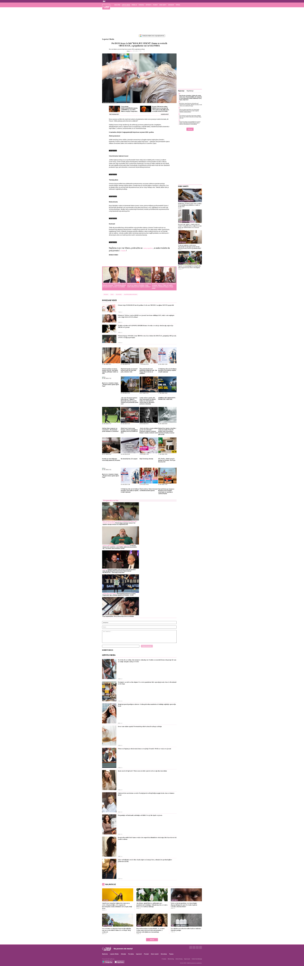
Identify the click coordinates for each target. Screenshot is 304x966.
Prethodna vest (114, 114)
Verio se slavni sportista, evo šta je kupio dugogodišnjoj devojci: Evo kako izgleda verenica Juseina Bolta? (189, 111)
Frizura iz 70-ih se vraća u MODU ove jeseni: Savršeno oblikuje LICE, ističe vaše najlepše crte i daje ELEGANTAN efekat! (146, 316)
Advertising (179, 960)
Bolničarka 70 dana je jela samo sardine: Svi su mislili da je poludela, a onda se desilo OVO (190, 205)
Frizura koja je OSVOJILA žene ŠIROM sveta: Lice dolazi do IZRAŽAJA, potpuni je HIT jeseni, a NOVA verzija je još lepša (147, 336)
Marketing (171, 960)
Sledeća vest (165, 114)
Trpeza (178, 5)
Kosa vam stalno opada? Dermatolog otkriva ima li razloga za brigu (140, 728)
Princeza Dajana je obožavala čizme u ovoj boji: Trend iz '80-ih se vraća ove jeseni (144, 750)
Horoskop (171, 5)
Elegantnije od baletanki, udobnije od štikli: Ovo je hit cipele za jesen (140, 817)
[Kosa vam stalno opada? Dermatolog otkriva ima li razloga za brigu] (109, 737)
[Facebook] (190, 948)
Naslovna (117, 5)
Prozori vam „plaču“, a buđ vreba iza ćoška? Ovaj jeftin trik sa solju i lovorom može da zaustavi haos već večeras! (189, 225)
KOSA (112, 294)
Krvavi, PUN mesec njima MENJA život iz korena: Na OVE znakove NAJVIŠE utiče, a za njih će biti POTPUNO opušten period (160, 109)
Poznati (155, 5)
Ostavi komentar (146, 647)
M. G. (131, 51)
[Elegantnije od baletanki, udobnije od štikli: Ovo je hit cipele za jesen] (109, 826)
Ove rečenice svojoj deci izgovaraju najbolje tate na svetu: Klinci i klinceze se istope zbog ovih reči (190, 117)
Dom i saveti (162, 5)
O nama (164, 960)
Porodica (141, 5)
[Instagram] (194, 948)
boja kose (118, 294)
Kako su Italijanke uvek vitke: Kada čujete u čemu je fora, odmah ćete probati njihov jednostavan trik (145, 862)
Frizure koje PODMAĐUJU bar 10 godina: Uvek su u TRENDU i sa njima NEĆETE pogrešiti (146, 305)
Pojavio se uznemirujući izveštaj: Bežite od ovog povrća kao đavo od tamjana (189, 266)
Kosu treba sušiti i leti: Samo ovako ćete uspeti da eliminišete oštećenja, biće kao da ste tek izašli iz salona (147, 840)
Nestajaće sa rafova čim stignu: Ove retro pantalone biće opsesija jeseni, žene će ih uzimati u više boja (147, 684)
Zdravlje (134, 5)
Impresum (187, 960)
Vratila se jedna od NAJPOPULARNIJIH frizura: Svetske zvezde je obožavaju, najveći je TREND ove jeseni (145, 326)
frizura (106, 294)
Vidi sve (190, 129)
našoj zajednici (148, 248)
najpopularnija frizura (130, 294)
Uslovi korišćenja (197, 960)
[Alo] (103, 1)
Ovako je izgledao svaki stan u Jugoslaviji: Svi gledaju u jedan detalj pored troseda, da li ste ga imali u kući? (189, 246)
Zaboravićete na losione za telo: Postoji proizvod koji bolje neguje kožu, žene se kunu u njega (146, 795)
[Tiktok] (200, 948)
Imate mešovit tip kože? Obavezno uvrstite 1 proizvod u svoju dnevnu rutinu (142, 772)
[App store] (119, 963)
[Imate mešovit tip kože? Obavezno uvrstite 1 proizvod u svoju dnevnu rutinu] (109, 781)
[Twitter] (197, 948)
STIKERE (123, 251)
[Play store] (107, 963)
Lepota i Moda (126, 5)
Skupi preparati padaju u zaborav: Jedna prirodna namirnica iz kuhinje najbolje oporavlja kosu (147, 706)
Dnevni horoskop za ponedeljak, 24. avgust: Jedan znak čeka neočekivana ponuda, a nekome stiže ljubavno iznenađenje (190, 123)
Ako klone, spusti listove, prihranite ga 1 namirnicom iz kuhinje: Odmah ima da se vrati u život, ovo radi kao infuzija (190, 105)
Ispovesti (148, 5)
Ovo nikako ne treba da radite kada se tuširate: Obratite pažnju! (186, 931)
